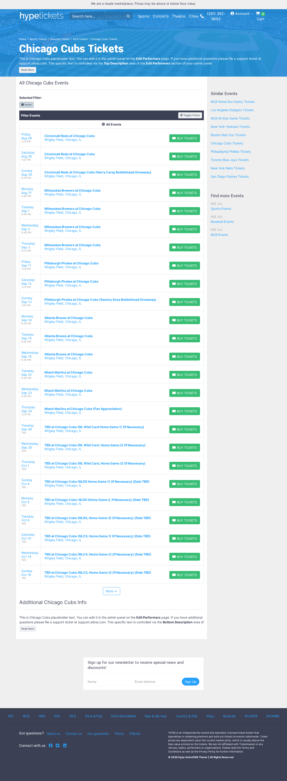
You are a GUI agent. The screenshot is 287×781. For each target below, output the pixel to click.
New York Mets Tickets (228, 168)
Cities (193, 16)
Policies (134, 733)
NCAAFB (251, 716)
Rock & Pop (93, 716)
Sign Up (190, 682)
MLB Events (219, 235)
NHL (57, 716)
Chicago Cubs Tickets (227, 143)
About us (53, 733)
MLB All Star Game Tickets (230, 118)
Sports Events (221, 208)
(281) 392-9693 (216, 16)
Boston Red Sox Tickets (228, 135)
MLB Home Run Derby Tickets (233, 102)
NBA (42, 716)
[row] (111, 138)
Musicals (229, 716)
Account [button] (241, 13)
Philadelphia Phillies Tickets (231, 151)
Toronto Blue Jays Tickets (230, 160)
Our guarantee (98, 733)
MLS (73, 716)
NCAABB (272, 716)
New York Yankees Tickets (230, 126)
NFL (11, 716)
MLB (26, 716)
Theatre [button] (178, 16)
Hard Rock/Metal (123, 716)
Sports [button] (143, 16)
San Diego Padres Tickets (230, 176)
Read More (27, 69)
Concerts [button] (161, 16)
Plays (210, 716)
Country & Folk (186, 716)
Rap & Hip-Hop (156, 716)
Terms (119, 733)
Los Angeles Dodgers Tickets (232, 110)
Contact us (74, 733)
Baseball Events (222, 221)
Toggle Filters (191, 115)
